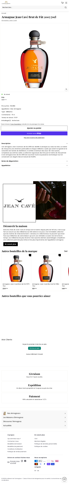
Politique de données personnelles (45, 444)
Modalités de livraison (15, 444)
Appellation (6, 165)
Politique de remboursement (17, 452)
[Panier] (62, 2)
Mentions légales (40, 441)
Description (6, 143)
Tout (66, 251)
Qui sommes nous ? (14, 439)
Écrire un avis (34, 348)
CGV (35, 439)
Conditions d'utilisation (15, 449)
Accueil (4, 13)
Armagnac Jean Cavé (9, 20)
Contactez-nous (13, 441)
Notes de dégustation (10, 161)
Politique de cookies (41, 446)
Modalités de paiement (15, 446)
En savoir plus (10, 244)
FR (35, 471)
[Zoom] (66, 89)
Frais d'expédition (15, 124)
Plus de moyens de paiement (34, 138)
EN (38, 471)
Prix (3, 97)
